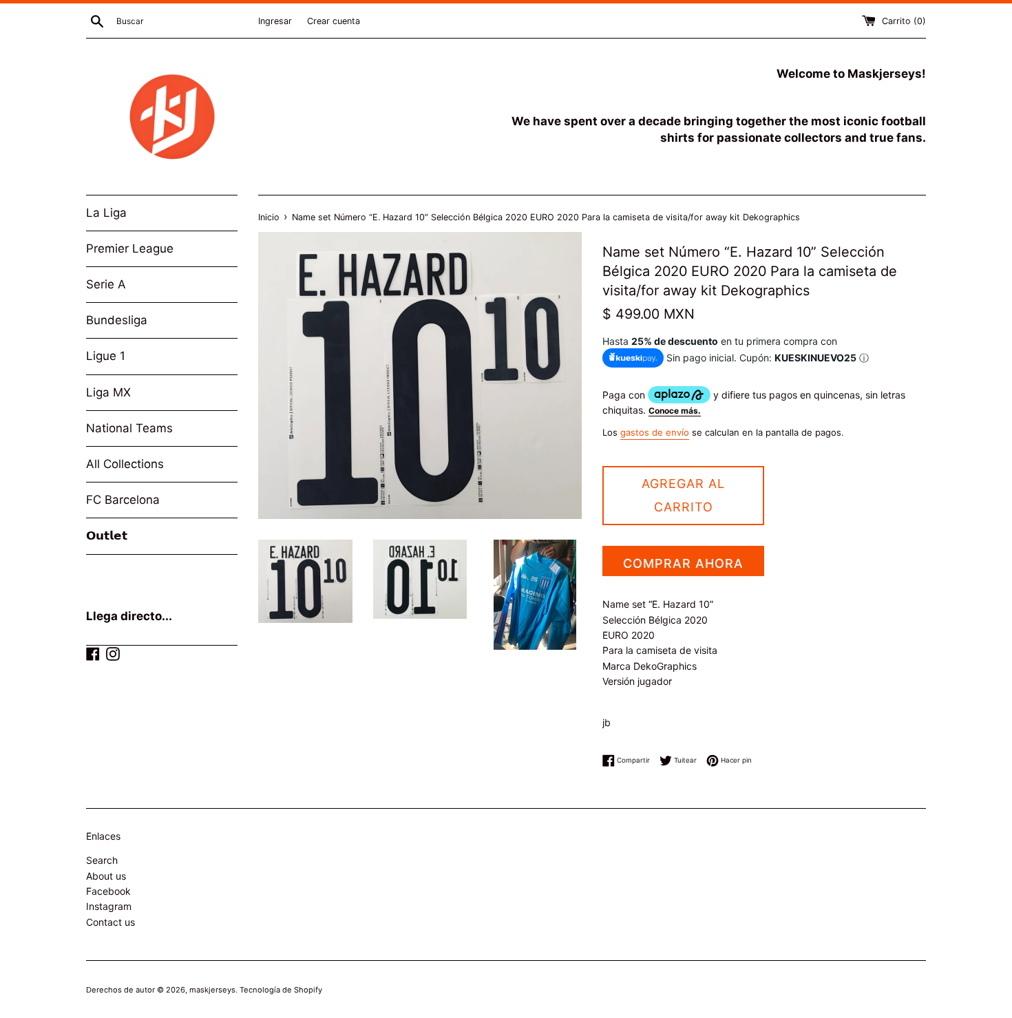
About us (106, 876)
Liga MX (108, 392)
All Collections (125, 464)
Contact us (110, 922)
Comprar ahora (683, 563)
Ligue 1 (105, 356)
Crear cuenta (333, 21)
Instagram (108, 906)
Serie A (106, 284)
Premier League (129, 248)
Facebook (108, 891)
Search (102, 860)
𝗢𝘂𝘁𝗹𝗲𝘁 (106, 535)
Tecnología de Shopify (281, 990)
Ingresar (275, 21)
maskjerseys (212, 990)
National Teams (129, 428)
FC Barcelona (123, 500)
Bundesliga (116, 320)
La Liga (106, 213)
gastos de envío (654, 432)
